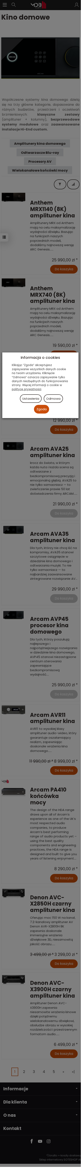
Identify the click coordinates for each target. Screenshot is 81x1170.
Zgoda (41, 409)
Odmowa (53, 398)
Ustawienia (30, 398)
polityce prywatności (26, 389)
